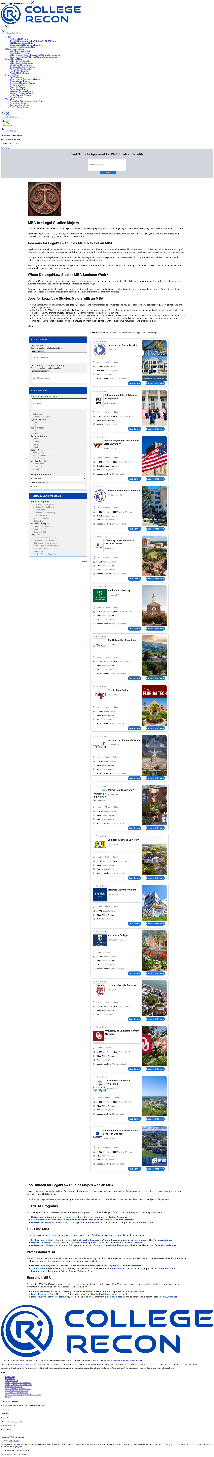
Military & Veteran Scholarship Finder (18, 1385)
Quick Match (10, 1379)
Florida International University (47, 1217)
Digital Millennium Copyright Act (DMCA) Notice (23, 1395)
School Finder (10, 1377)
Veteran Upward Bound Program (46, 546)
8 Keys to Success (40, 549)
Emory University (40, 1294)
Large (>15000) (39, 458)
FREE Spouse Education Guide (16, 1393)
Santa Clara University (42, 1268)
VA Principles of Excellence (44, 540)
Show (30, 325)
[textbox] (61, 358)
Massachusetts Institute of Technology (50, 1296)
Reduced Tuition (39, 521)
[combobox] (58, 356)
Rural (35, 447)
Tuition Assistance (118, 1217)
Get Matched (5, 148)
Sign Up (9, 125)
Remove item (43, 351)
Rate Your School (11, 1381)
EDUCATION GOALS (41, 340)
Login (3, 125)
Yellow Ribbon (39, 510)
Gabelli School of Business (86, 1240)
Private (36, 425)
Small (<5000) (38, 453)
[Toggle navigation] (4, 26)
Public (35, 422)
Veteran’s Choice (40, 515)
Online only (37, 414)
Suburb (36, 442)
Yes (27, 3)
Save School (134, 383)
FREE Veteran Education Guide (16, 1391)
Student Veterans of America (44, 537)
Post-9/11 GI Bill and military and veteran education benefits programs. (118, 1360)
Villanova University (41, 1291)
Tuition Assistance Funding (44, 513)
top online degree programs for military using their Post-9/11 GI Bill (34, 1364)
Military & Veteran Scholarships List (18, 1383)
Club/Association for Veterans (45, 543)
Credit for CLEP (39, 529)
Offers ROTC (38, 551)
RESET (84, 562)
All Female (37, 466)
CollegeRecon (14, 1441)
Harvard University (40, 1242)
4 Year (36, 433)
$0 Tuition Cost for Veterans (44, 504)
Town (35, 444)
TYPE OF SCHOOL (40, 391)
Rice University (38, 1271)
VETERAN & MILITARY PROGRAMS (47, 496)
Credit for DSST (39, 532)
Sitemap (8, 1397)
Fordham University (41, 1240)
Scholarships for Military (42, 518)
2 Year (36, 430)
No (30, 3)
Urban (35, 439)
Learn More (5, 1409)
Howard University (40, 1265)
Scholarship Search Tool (14, 1387)
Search (108, 172)
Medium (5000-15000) (41, 455)
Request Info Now (155, 383)
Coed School (38, 464)
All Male (36, 469)
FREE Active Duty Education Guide (18, 1389)
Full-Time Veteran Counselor (44, 554)
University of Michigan (42, 1222)
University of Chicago (42, 1245)
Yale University (39, 1219)
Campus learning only (41, 417)
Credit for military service (43, 526)
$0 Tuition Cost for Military (43, 507)
